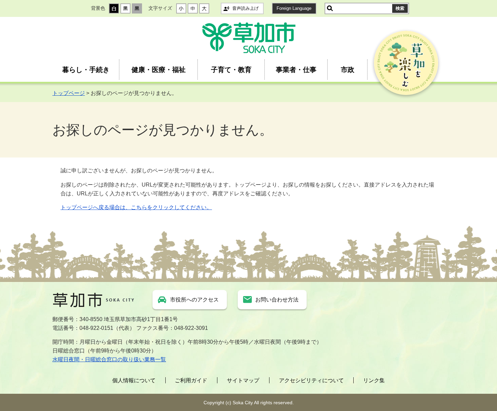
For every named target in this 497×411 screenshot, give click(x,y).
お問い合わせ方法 (277, 300)
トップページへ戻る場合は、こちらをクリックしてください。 (136, 207)
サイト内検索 (330, 8)
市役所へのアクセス (194, 300)
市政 (347, 69)
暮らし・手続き (86, 69)
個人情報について (134, 380)
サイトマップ (243, 380)
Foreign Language (294, 8)
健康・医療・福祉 (159, 69)
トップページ (68, 93)
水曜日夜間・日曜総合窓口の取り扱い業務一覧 (109, 359)
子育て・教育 (231, 69)
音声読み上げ (245, 8)
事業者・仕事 (296, 69)
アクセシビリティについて (311, 380)
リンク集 (374, 380)
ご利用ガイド (191, 380)
